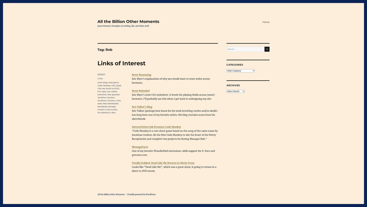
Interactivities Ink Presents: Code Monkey (156, 126)
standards (102, 106)
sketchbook (113, 103)
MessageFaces (140, 146)
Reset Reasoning (141, 74)
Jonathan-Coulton (106, 97)
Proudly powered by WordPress (141, 194)
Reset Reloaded (141, 90)
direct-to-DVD (112, 88)
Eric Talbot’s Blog (142, 106)
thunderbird (103, 112)
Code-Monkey (104, 85)
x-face (113, 112)
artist (99, 82)
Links (100, 78)
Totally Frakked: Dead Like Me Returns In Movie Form (163, 162)
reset (99, 103)
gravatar (116, 94)
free (109, 94)
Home (266, 22)
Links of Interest (121, 63)
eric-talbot (112, 91)
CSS (113, 85)
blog (105, 82)
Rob (105, 103)
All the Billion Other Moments (128, 21)
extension (102, 94)
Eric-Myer (101, 91)
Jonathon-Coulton (106, 100)
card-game (113, 82)
